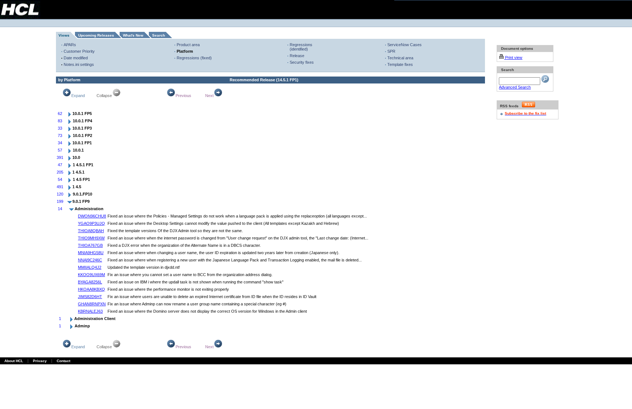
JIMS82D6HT (90, 296)
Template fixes (400, 64)
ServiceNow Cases (404, 44)
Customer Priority (79, 51)
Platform (185, 51)
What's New (133, 35)
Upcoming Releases (96, 35)
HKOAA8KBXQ (91, 289)
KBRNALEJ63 (90, 311)
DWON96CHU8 (92, 216)
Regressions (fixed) (194, 58)
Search (158, 35)
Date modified (76, 58)
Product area (188, 44)
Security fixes (302, 62)
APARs (70, 44)
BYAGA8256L (90, 282)
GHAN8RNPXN (92, 304)
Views (64, 35)
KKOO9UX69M (91, 274)
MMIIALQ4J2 (89, 267)
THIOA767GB (90, 245)
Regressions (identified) (301, 46)
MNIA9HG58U (91, 252)
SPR (391, 51)
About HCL (13, 361)
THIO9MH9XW (91, 238)
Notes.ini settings (79, 64)
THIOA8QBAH (91, 230)
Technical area (400, 58)
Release (297, 55)
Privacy (40, 361)
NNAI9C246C (90, 260)
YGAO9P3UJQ (91, 223)
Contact (63, 361)
